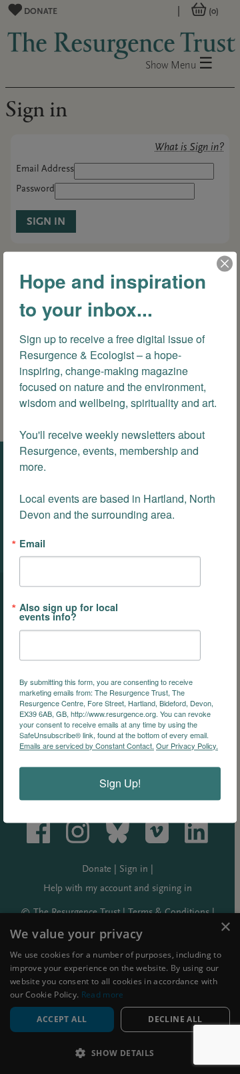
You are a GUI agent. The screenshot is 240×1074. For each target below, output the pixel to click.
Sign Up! (120, 783)
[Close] (225, 263)
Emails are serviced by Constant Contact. (86, 745)
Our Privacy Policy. (187, 745)
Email (32, 543)
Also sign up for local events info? (68, 612)
